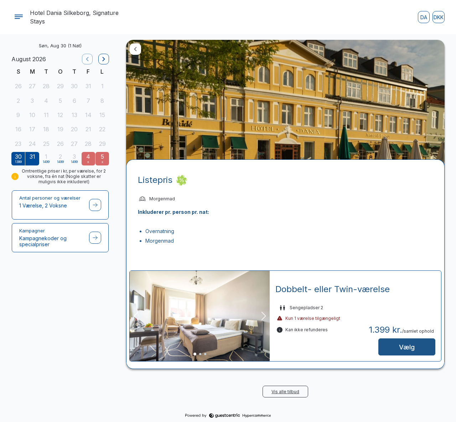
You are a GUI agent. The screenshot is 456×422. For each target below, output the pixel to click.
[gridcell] (18, 87)
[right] (103, 59)
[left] (87, 59)
